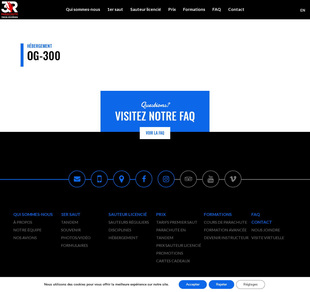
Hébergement (123, 237)
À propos (22, 222)
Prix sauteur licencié (178, 245)
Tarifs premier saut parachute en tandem (176, 230)
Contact (236, 9)
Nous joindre (265, 230)
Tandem (69, 222)
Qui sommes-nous (83, 9)
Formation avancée (225, 230)
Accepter (193, 284)
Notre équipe (27, 230)
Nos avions (25, 237)
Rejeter (221, 284)
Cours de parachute (225, 222)
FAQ (216, 9)
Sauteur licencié (145, 9)
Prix (172, 9)
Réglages (250, 284)
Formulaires (74, 245)
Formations (194, 9)
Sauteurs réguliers (128, 222)
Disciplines (119, 230)
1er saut (115, 9)
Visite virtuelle (267, 237)
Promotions (169, 253)
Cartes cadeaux (173, 260)
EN (302, 10)
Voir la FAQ (155, 133)
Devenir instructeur (226, 237)
